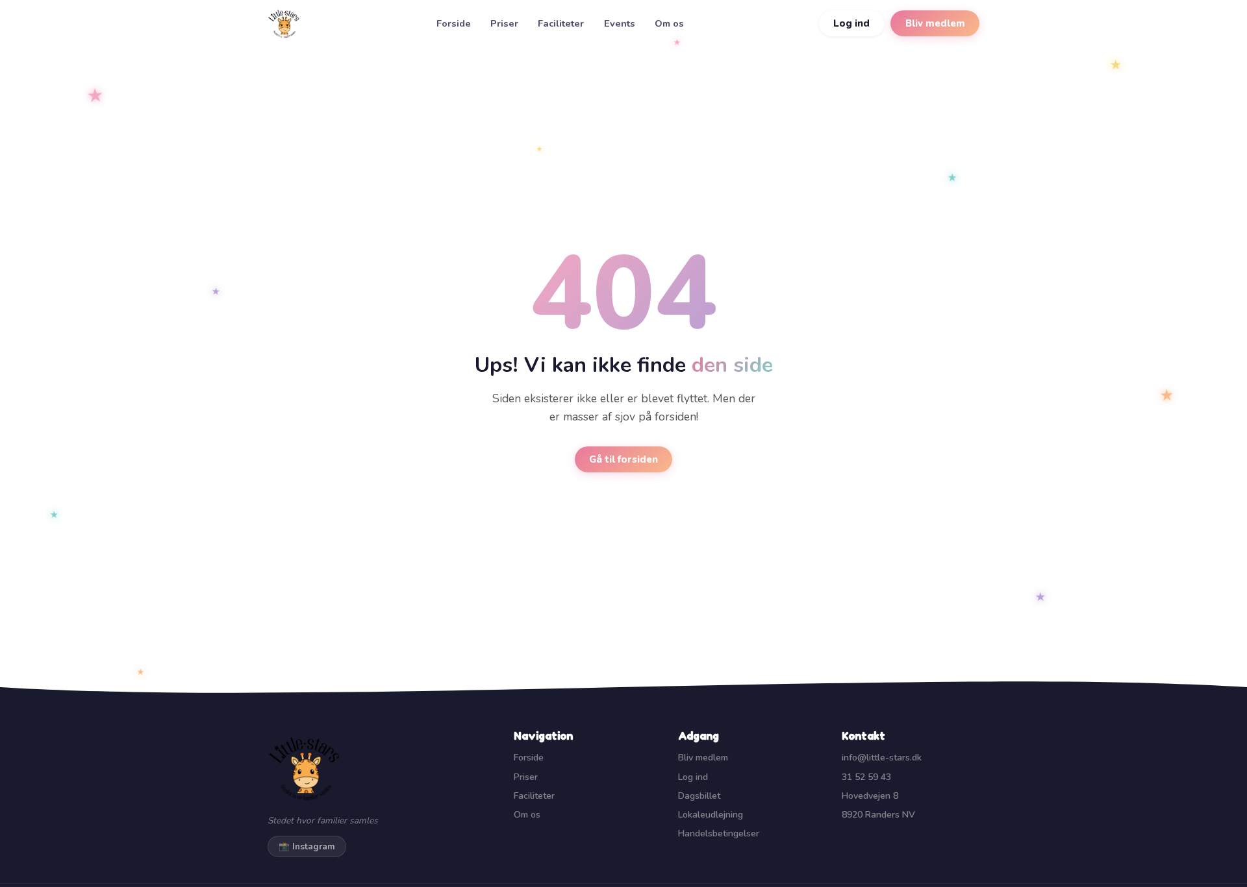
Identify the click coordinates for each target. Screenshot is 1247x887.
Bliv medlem (935, 23)
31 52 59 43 (866, 777)
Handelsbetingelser (718, 833)
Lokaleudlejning (710, 814)
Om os (669, 23)
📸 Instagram (307, 847)
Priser (504, 23)
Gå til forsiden (623, 459)
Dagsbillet (699, 796)
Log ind (851, 23)
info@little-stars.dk (882, 757)
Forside (453, 23)
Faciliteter (561, 23)
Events (619, 23)
